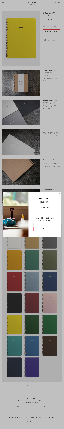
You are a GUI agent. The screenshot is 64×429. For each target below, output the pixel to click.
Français (41, 210)
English (48, 210)
